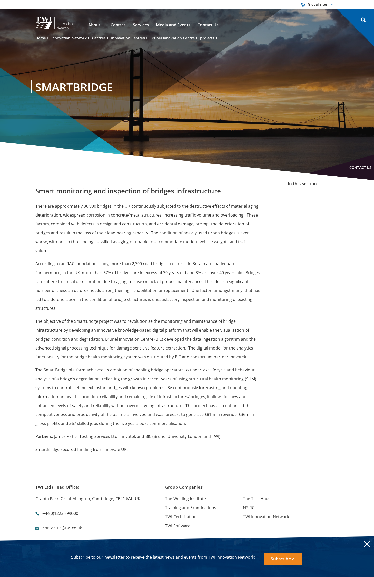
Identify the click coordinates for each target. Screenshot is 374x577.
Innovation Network (69, 38)
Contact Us (360, 167)
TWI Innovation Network (266, 516)
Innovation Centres (128, 38)
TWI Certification (181, 516)
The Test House (258, 498)
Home (40, 38)
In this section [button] (303, 183)
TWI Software (177, 526)
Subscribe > (283, 559)
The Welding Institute (185, 498)
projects (207, 38)
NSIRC (248, 508)
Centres (99, 38)
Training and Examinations (190, 508)
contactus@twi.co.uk (62, 528)
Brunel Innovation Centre (172, 38)
